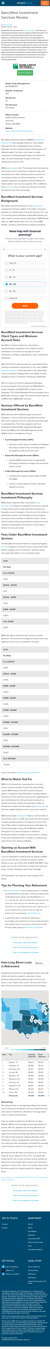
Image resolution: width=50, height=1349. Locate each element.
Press (30, 1246)
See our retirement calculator (25, 947)
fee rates (5, 547)
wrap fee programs (9, 370)
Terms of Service (34, 1267)
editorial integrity (29, 30)
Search (30, 1224)
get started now (33, 913)
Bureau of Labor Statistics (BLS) (17, 1177)
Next (25, 305)
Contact (5, 1224)
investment (37, 206)
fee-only (10, 187)
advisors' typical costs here (28, 772)
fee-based (13, 168)
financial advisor (14, 890)
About (30, 1228)
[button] (28, 1036)
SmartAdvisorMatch (35, 1249)
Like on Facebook (11, 1267)
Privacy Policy (33, 1270)
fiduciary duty (40, 806)
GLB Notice (32, 1278)
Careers (4, 1228)
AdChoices (32, 1274)
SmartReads (32, 1231)
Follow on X (9, 1270)
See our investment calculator (26, 952)
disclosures (21, 816)
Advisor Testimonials (35, 1242)
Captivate (31, 1235)
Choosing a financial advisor (25, 942)
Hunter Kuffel (7, 25)
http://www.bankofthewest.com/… (19, 131)
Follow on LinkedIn (12, 1274)
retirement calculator (34, 927)
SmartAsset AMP (34, 1239)
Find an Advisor (45, 3)
